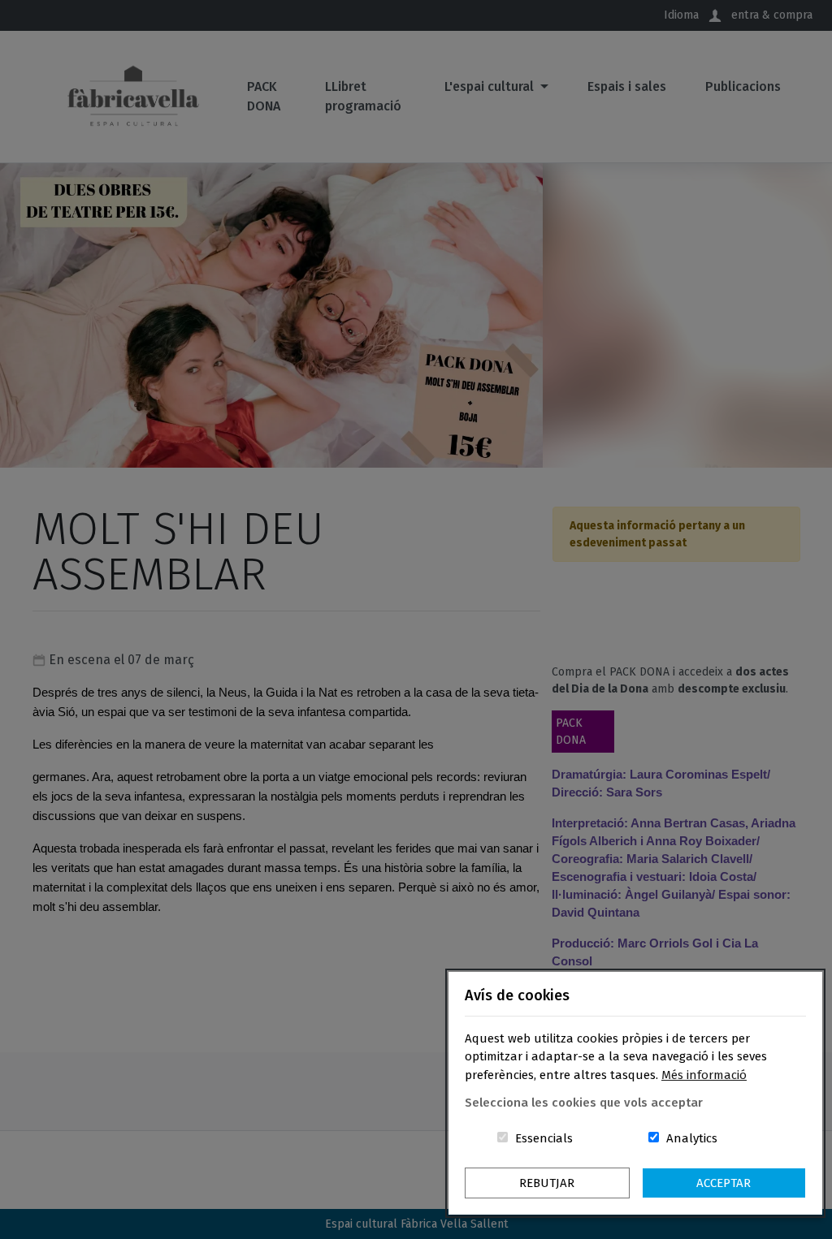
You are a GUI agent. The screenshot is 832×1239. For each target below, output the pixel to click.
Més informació (704, 1075)
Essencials (544, 1138)
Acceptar (723, 1183)
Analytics (691, 1138)
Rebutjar (546, 1183)
